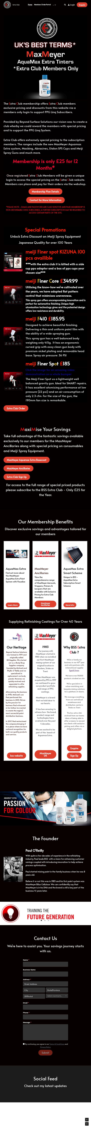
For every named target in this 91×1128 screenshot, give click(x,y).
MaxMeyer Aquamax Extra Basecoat (26, 460)
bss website (16, 755)
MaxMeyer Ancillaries (18, 468)
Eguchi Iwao (74, 670)
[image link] (7, 5)
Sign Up (74, 755)
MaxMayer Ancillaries (45, 604)
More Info (70, 605)
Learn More (13, 605)
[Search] (65, 5)
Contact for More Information (45, 200)
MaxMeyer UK (45, 754)
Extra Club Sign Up (17, 477)
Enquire (82, 4)
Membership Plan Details (45, 191)
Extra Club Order (16, 408)
